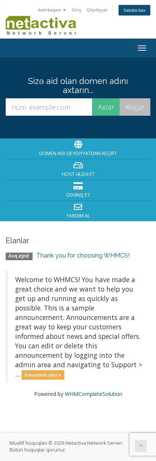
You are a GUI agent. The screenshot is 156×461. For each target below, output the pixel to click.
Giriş (76, 9)
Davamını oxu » (43, 374)
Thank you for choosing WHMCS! (82, 255)
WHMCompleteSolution (93, 393)
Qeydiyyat (97, 9)
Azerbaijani (50, 9)
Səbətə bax (134, 10)
